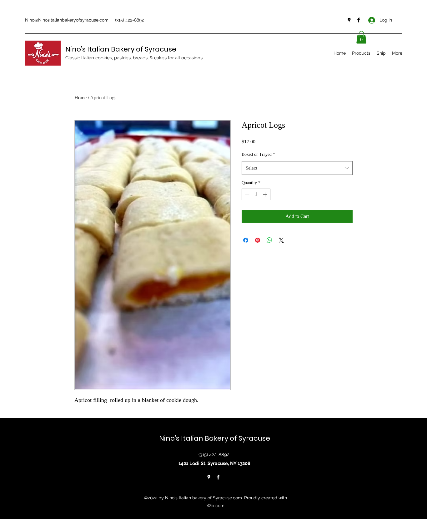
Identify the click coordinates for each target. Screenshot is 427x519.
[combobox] (297, 168)
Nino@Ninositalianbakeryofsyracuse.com (66, 19)
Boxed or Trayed (258, 154)
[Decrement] (246, 194)
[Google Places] (349, 20)
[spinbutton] (256, 194)
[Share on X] (281, 240)
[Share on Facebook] (245, 240)
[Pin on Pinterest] (257, 240)
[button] (361, 37)
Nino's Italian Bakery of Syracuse (120, 49)
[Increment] (265, 194)
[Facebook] (358, 20)
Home (80, 97)
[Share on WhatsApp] (269, 240)
